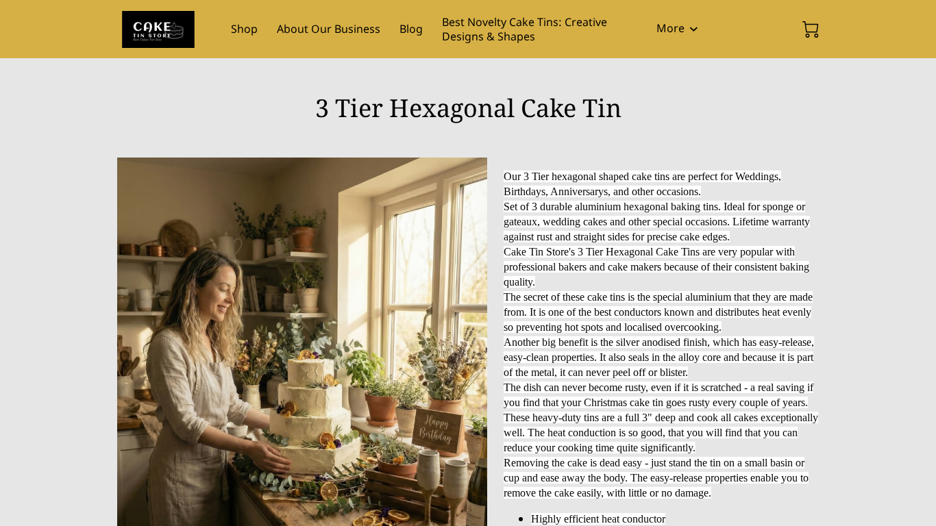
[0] (810, 29)
